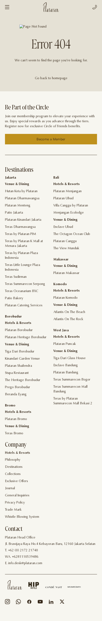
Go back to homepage (51, 78)
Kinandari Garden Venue (22, 359)
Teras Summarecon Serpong (25, 284)
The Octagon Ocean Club (71, 234)
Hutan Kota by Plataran (21, 191)
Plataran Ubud (63, 198)
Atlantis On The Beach (69, 312)
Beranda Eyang (16, 394)
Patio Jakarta (14, 213)
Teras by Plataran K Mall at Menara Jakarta (24, 244)
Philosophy (12, 460)
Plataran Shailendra (18, 366)
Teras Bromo (14, 433)
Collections (13, 474)
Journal (10, 488)
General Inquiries (17, 495)
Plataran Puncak (64, 344)
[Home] (14, 585)
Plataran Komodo (65, 298)
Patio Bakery (14, 298)
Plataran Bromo (16, 419)
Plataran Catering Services (23, 305)
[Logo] (51, 7)
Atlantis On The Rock (68, 319)
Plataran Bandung (65, 372)
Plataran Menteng (17, 205)
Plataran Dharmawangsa (22, 198)
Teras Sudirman (16, 277)
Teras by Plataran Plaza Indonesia (21, 256)
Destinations (14, 467)
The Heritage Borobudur (22, 380)
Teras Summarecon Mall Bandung (70, 389)
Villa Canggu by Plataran (70, 205)
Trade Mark (13, 510)
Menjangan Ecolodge (68, 213)
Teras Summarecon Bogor (71, 379)
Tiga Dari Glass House (69, 358)
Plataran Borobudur (19, 330)
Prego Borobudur (17, 387)
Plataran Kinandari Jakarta (23, 220)
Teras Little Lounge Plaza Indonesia (22, 268)
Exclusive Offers (16, 481)
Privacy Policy (15, 502)
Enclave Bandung (65, 365)
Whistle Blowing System (22, 517)
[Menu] (7, 7)
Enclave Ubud (63, 227)
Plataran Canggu (65, 241)
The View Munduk (66, 248)
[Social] (7, 602)
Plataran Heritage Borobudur (25, 337)
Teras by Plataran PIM (20, 234)
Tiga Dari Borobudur (19, 351)
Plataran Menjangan (67, 191)
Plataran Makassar (66, 273)
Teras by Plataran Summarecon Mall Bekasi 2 (72, 401)
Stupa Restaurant (17, 373)
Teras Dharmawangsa (20, 227)
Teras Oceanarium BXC (21, 291)
